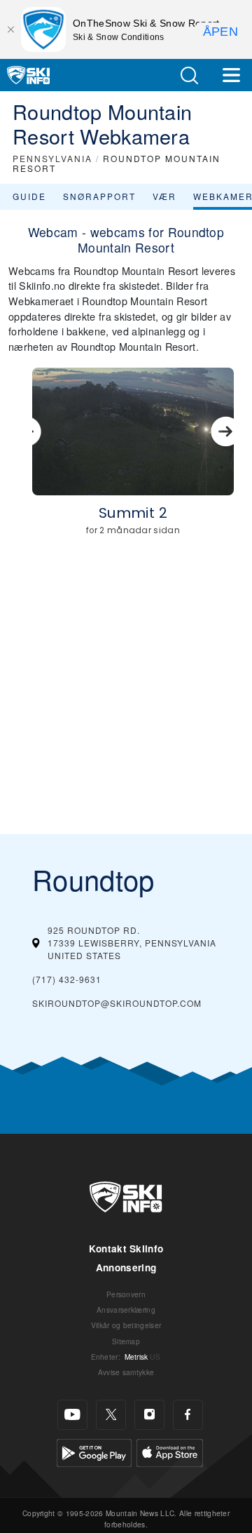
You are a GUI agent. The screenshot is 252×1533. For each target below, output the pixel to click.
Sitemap (126, 1341)
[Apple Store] (169, 1450)
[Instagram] (149, 1415)
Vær (164, 196)
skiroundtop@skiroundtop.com (117, 1003)
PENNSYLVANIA (52, 158)
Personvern (126, 1294)
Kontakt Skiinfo (126, 1248)
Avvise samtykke (126, 1372)
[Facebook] (188, 1415)
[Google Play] (94, 1450)
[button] (189, 75)
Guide (29, 196)
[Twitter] (111, 1415)
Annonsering (126, 1267)
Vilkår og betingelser (126, 1325)
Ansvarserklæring (126, 1309)
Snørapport (99, 196)
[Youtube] (72, 1415)
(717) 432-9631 (67, 979)
